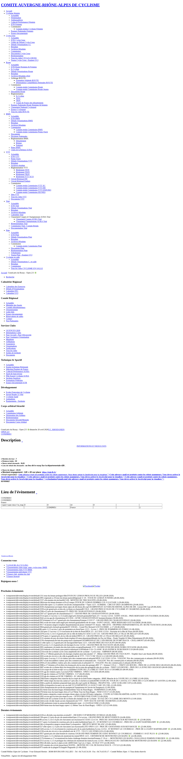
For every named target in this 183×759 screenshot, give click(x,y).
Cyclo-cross (10, 36)
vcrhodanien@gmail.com (56, 479)
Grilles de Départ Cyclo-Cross (23, 42)
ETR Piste (15, 235)
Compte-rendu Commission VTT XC (30, 186)
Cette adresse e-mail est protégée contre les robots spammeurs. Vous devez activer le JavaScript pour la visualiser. (63, 475)
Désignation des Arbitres (15, 415)
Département (21, 141)
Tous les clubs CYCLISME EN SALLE (27, 268)
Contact (9, 319)
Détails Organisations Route (22, 71)
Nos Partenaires (12, 321)
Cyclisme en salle (13, 257)
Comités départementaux (15, 307)
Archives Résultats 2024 (20, 76)
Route (8, 62)
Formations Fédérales (14, 380)
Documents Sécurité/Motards (17, 420)
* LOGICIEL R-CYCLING (17, 565)
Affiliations (10, 342)
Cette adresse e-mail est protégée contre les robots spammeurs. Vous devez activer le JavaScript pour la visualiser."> (76, 477)
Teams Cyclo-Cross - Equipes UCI (24, 60)
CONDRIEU (6, 434)
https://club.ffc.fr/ (49, 472)
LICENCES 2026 (13, 330)
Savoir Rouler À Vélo (14, 394)
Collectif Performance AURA (17, 371)
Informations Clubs (13, 333)
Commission (16, 51)
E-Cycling (15, 69)
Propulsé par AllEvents (7, 556)
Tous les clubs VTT (19, 197)
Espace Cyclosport (18, 109)
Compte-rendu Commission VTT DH (31, 188)
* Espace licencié (13, 576)
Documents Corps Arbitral (16, 422)
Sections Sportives (13, 378)
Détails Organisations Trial (21, 208)
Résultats (14, 47)
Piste (8, 230)
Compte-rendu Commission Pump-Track (32, 132)
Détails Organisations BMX (22, 121)
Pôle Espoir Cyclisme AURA (17, 376)
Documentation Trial (19, 228)
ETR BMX (15, 118)
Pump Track (16, 159)
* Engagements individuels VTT (19, 572)
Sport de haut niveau (14, 374)
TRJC (18, 100)
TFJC (18, 98)
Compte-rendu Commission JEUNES (30, 192)
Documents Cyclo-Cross (20, 53)
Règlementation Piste (19, 250)
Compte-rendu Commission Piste (29, 246)
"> (108, 475)
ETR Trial (15, 206)
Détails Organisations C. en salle (23, 262)
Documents (15, 134)
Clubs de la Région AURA (21, 150)
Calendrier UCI (12, 293)
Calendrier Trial (17, 215)
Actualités (15, 15)
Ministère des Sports (14, 305)
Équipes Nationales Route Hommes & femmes (29, 105)
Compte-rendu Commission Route (29, 87)
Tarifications (11, 348)
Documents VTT (17, 199)
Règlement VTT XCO (25, 177)
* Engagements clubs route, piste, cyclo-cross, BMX (26, 567)
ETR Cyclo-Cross (18, 40)
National (19, 145)
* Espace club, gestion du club (18, 574)
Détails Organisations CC (21, 45)
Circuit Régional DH (19, 179)
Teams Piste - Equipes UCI (21, 255)
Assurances (10, 344)
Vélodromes (16, 253)
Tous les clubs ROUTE (20, 112)
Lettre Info (10, 312)
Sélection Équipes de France (17, 369)
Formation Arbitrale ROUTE (27, 80)
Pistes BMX (16, 147)
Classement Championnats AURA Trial (31, 221)
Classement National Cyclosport (23, 107)
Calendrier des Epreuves (15, 286)
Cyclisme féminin (13, 13)
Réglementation (17, 56)
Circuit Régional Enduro (20, 181)
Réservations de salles (14, 316)
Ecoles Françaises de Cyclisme (18, 392)
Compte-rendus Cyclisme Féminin (29, 29)
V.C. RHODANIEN (56, 429)
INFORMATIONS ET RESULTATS (91, 446)
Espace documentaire (19, 33)
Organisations (11, 346)
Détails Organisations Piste (21, 237)
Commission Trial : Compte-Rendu (24, 226)
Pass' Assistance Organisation (17, 337)
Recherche (10, 277)
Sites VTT (15, 194)
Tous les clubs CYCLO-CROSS (24, 58)
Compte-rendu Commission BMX (29, 130)
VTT (8, 152)
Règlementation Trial (19, 224)
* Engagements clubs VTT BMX (19, 570)
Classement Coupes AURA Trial (29, 219)
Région (19, 143)
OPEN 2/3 (5, 432)
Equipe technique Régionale (17, 367)
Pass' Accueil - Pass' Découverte (18, 335)
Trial (8, 201)
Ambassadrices (17, 20)
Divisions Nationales (19, 136)
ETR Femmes (16, 24)
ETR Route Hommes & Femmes (24, 67)
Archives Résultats (18, 49)
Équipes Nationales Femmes (22, 31)
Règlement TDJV (23, 172)
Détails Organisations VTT (21, 161)
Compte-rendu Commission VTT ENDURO (33, 190)
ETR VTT (15, 156)
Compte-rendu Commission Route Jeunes (32, 89)
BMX (8, 114)
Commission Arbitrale (14, 413)
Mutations (10, 339)
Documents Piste (17, 248)
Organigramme (12, 310)
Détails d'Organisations (15, 289)
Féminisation (16, 18)
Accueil (9, 11)
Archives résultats (18, 165)
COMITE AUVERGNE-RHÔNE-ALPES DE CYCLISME (50, 5)
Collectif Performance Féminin (23, 22)
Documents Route (18, 92)
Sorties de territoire (13, 353)
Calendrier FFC (12, 291)
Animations (10, 399)
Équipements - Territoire (15, 401)
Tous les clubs (11, 351)
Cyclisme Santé (12, 397)
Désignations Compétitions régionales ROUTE (34, 83)
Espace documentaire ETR (16, 383)
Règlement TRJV (23, 174)
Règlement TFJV (23, 170)
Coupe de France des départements (29, 103)
